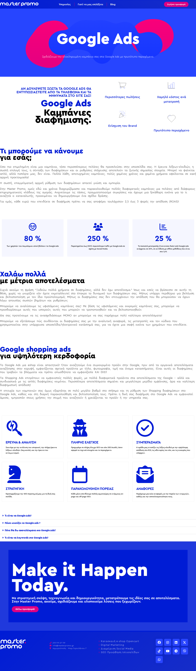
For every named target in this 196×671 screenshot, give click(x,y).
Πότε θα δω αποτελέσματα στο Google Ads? (30, 530)
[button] (98, 515)
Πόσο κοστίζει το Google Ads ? (22, 523)
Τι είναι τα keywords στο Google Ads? (26, 538)
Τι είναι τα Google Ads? (18, 516)
